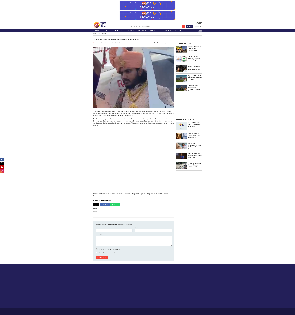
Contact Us (112, 311)
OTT (134, 286)
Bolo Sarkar (143, 286)
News (99, 33)
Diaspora (124, 280)
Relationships (168, 288)
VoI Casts (178, 288)
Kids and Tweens (169, 299)
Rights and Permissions (191, 295)
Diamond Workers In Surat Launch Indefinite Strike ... (194, 48)
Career (99, 311)
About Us (105, 311)
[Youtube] (139, 26)
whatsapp (116, 204)
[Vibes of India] (99, 24)
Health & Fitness (169, 297)
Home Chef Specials (156, 282)
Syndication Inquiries (190, 291)
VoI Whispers (143, 284)
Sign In (190, 26)
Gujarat (104, 33)
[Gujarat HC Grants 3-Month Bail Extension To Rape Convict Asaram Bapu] (181, 78)
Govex (140, 280)
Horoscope (168, 282)
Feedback (119, 311)
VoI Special (98, 291)
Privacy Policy (127, 311)
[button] (94, 188)
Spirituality (167, 305)
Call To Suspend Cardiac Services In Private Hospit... (194, 58)
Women (167, 284)
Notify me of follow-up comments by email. (108, 249)
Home (94, 33)
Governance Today (145, 282)
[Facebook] (134, 26)
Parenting (167, 289)
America (125, 282)
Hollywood (136, 284)
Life (165, 280)
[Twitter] (131, 26)
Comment (99, 235)
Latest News (98, 284)
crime (96, 289)
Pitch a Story (188, 288)
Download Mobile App (192, 312)
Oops (186, 289)
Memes (178, 289)
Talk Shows (179, 284)
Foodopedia (153, 280)
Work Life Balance (169, 295)
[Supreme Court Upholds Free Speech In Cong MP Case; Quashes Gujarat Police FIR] (181, 88)
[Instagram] (137, 26)
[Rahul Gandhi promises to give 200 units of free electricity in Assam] (181, 125)
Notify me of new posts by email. (106, 253)
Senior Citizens (169, 291)
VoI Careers (188, 293)
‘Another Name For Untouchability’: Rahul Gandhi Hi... (195, 155)
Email (137, 228)
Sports (167, 301)
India (107, 282)
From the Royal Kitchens (157, 284)
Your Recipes (154, 286)
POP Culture (135, 280)
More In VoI (186, 280)
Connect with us (192, 272)
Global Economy (110, 286)
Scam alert (187, 286)
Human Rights (118, 280)
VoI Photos (179, 291)
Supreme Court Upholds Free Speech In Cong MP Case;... (194, 88)
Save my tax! (109, 289)
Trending (97, 282)
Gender (167, 286)
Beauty (167, 303)
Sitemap (134, 311)
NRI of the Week (127, 286)
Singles (167, 293)
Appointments (143, 288)
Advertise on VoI (189, 282)
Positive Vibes (98, 293)
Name (98, 228)
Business (106, 280)
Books (135, 288)
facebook (105, 204)
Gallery (176, 280)
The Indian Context (99, 286)
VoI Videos (179, 286)
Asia (124, 284)
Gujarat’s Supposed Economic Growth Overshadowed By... (194, 68)
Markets (108, 288)
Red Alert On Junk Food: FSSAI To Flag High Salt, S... (194, 124)
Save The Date (179, 282)
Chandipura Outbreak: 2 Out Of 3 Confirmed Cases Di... (194, 145)
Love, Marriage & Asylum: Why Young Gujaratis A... (194, 135)
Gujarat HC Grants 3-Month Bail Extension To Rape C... (195, 77)
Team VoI (96, 43)
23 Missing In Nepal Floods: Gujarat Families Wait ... (194, 165)
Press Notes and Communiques (193, 284)
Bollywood (136, 282)
